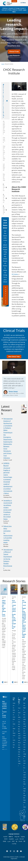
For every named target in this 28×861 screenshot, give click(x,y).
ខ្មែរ (16, 841)
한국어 (5, 839)
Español (5, 836)
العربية (8, 841)
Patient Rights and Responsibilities (24, 712)
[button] (19, 86)
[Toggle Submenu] (7, 100)
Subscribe (5, 295)
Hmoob (20, 841)
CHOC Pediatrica (7, 682)
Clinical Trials (14, 51)
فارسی (16, 839)
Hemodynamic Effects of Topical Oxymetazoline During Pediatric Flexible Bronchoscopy (8, 559)
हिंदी (24, 841)
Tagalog (23, 836)
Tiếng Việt (16, 836)
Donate (14, 1)
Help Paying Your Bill (24, 793)
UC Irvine (15, 274)
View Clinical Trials (14, 357)
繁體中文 (11, 836)
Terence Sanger (13, 391)
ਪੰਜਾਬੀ (13, 841)
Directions (14, 712)
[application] (19, 86)
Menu (24, 2)
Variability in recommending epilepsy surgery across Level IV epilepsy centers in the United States (7, 510)
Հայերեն (11, 839)
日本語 (4, 841)
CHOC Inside (26, 682)
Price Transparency (24, 772)
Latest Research (14, 56)
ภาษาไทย (14, 843)
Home (2, 64)
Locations (14, 719)
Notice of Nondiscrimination (24, 744)
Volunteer (19, 763)
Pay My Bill (19, 729)
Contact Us (14, 705)
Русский (22, 839)
